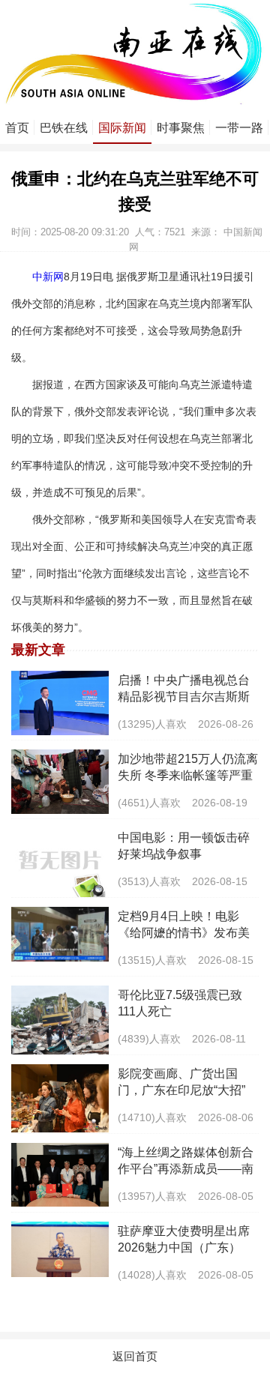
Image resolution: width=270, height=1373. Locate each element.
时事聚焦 (181, 127)
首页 (17, 127)
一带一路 (239, 127)
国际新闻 (122, 127)
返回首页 (135, 1356)
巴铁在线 (64, 127)
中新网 (48, 277)
